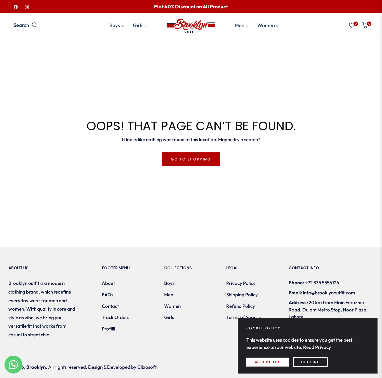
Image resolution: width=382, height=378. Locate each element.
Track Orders (115, 317)
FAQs (107, 294)
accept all (267, 362)
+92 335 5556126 (322, 282)
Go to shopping (191, 159)
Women (172, 306)
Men (168, 294)
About (108, 283)
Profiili (108, 329)
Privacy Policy (241, 283)
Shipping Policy (242, 294)
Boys (169, 283)
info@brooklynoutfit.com (329, 293)
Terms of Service (243, 317)
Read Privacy (317, 347)
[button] (27, 25)
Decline (310, 362)
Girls (169, 317)
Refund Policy (240, 306)
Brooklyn (36, 367)
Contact (110, 306)
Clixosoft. (147, 367)
